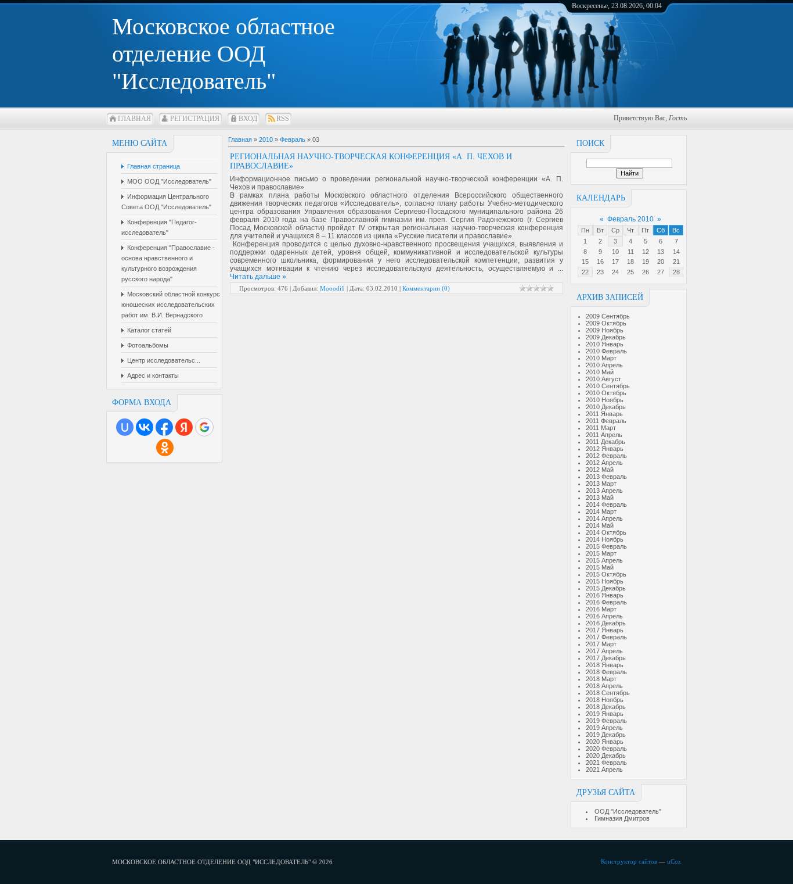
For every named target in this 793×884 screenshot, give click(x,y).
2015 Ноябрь (604, 581)
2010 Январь (604, 344)
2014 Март (601, 511)
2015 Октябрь (606, 574)
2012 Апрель (604, 462)
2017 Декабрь (606, 657)
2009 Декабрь (606, 337)
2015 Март (601, 553)
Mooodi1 (332, 288)
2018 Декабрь (606, 706)
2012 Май (600, 469)
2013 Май (600, 497)
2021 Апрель (604, 769)
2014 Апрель (604, 518)
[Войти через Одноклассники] (165, 447)
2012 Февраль (606, 455)
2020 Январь (604, 741)
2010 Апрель (604, 365)
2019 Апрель (604, 727)
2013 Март (601, 483)
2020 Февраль (606, 748)
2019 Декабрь (606, 734)
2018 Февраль (606, 671)
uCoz (674, 861)
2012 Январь (604, 448)
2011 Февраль (606, 420)
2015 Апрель (604, 560)
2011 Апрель (604, 434)
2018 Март (601, 678)
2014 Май (600, 525)
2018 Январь (604, 664)
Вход (248, 118)
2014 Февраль (606, 504)
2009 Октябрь (606, 323)
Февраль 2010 (630, 219)
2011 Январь (604, 413)
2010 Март (601, 358)
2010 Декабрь (606, 406)
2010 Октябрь (606, 392)
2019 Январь (604, 713)
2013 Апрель (604, 490)
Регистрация (194, 118)
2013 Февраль (606, 476)
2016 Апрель (604, 616)
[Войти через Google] (204, 427)
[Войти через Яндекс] (184, 427)
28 (676, 272)
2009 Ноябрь (604, 330)
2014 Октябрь (606, 532)
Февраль (292, 139)
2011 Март (601, 427)
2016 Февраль (606, 602)
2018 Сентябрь (608, 692)
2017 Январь (604, 630)
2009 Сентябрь (608, 316)
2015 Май (600, 567)
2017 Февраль (606, 637)
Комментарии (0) (426, 288)
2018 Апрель (604, 685)
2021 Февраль (606, 762)
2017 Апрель (604, 650)
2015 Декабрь (606, 588)
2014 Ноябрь (604, 539)
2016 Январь (604, 595)
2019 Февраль (606, 720)
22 (585, 272)
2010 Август (603, 378)
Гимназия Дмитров (622, 818)
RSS (282, 118)
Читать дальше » (258, 277)
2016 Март (601, 609)
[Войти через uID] (125, 427)
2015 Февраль (606, 546)
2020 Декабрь (606, 755)
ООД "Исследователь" (627, 811)
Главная (134, 118)
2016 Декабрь (606, 623)
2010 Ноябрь (604, 399)
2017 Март (601, 643)
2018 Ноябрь (604, 699)
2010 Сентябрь (608, 385)
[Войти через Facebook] (164, 427)
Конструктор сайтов (629, 861)
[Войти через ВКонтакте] (144, 427)
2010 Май (600, 371)
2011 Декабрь (605, 441)
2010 (266, 139)
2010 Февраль (606, 351)
